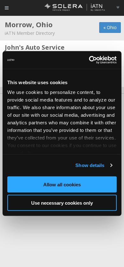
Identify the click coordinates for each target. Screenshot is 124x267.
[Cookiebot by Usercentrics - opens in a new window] (89, 60)
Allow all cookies (62, 184)
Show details (89, 165)
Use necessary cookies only (62, 203)
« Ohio (110, 27)
